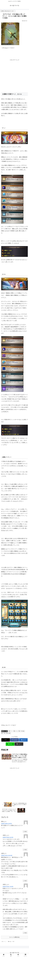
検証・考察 (5, 731)
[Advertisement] (14, 75)
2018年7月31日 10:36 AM (6, 855)
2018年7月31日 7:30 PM (8, 886)
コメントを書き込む (14, 937)
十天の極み (22, 731)
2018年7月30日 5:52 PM (8, 837)
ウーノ (11, 731)
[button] (19, 744)
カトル (16, 731)
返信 (26, 831)
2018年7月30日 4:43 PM (6, 823)
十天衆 (4, 733)
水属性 (9, 733)
